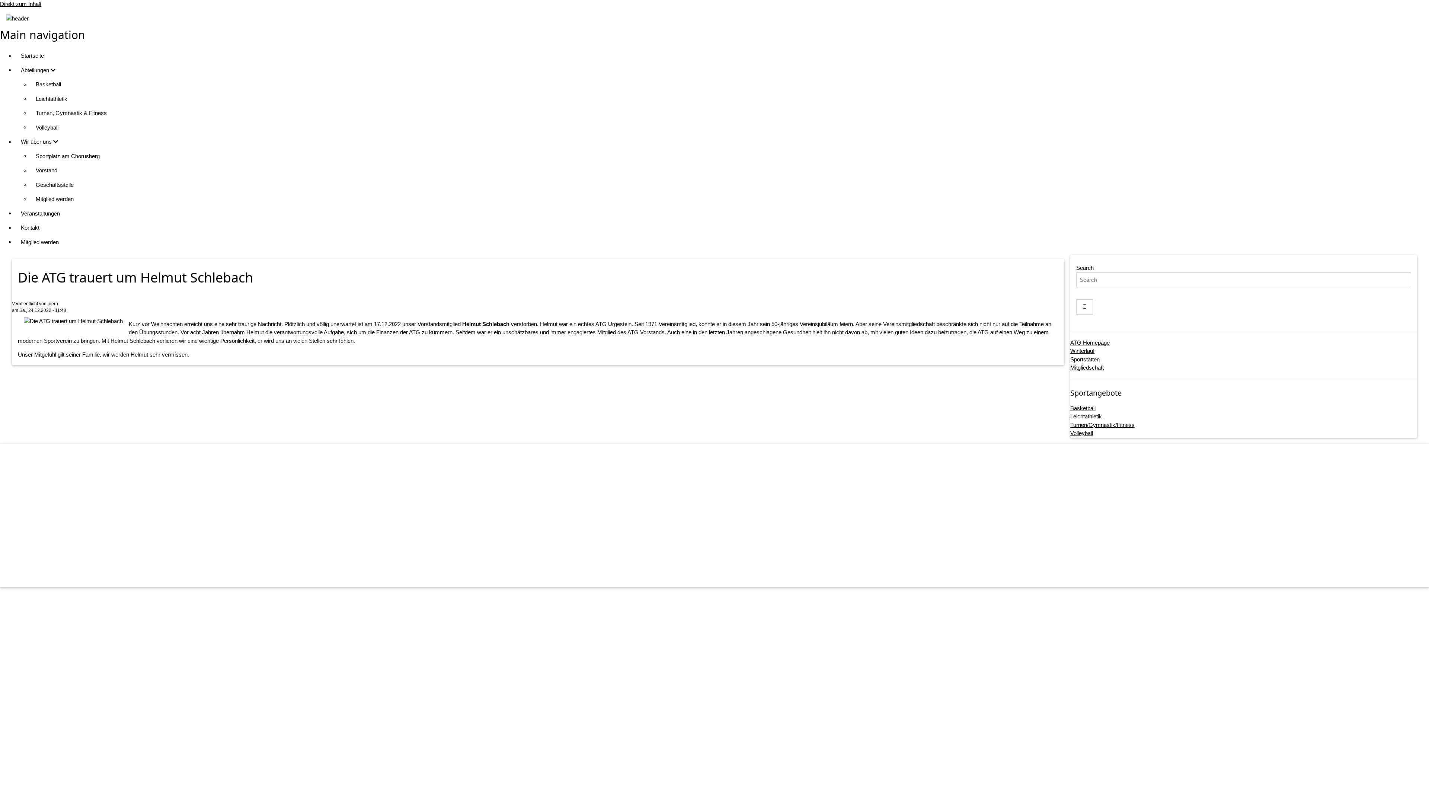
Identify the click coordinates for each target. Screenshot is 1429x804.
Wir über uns (37, 141)
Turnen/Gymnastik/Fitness (1102, 425)
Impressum (722, 517)
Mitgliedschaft (1087, 367)
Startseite (32, 55)
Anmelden (722, 574)
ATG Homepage (1090, 342)
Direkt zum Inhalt (20, 4)
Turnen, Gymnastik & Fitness (71, 113)
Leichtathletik (51, 99)
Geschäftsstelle (55, 185)
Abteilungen (36, 70)
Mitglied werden (55, 199)
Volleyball (47, 127)
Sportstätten (1085, 359)
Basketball (48, 84)
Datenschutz (722, 531)
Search (1085, 268)
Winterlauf (1082, 351)
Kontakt (30, 227)
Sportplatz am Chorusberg (68, 156)
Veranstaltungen (40, 213)
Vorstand (46, 170)
